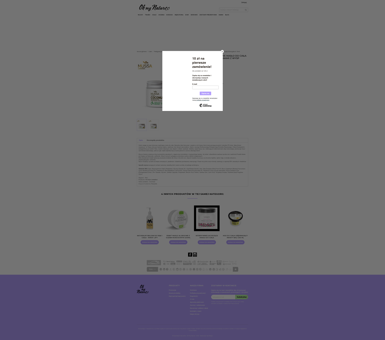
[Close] (222, 51)
